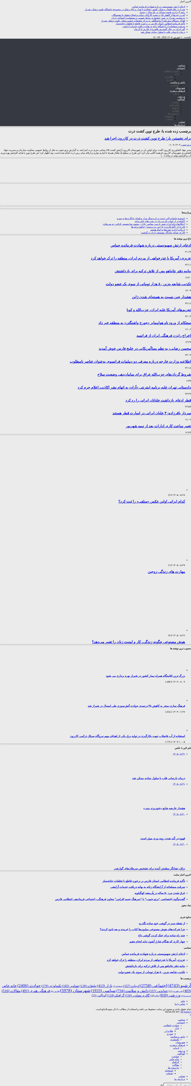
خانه (183, 1001)
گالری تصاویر (137, 995)
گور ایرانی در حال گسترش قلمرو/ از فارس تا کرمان (159, 29)
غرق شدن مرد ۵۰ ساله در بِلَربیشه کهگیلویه (160, 893)
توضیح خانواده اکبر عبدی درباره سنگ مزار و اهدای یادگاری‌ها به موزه (151, 218)
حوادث (29, 985)
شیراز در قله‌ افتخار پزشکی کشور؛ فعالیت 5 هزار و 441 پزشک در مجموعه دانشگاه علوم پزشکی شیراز (135, 9)
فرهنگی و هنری (177, 91)
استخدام (169, 116)
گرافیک (175, 108)
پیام (154, 995)
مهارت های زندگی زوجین (166, 572)
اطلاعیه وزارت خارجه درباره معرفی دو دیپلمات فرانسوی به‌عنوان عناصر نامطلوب (130, 361)
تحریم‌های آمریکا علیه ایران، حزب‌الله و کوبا (159, 310)
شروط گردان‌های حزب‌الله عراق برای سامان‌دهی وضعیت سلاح (144, 374)
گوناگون (181, 99)
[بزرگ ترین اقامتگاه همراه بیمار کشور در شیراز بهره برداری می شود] (172, 670)
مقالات (175, 110)
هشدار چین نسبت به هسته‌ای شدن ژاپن (161, 297)
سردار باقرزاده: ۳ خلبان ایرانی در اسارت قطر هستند (152, 413)
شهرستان (180, 88)
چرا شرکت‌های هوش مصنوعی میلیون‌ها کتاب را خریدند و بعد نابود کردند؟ (142, 929)
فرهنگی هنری (35, 991)
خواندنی (175, 102)
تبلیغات (169, 119)
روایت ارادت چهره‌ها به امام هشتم (167, 229)
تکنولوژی (174, 85)
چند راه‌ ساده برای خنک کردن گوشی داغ (161, 935)
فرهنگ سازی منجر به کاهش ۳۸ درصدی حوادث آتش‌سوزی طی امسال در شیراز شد (136, 705)
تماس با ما (180, 1004)
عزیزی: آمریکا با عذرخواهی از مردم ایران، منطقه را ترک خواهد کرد (141, 258)
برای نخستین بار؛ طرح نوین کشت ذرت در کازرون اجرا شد (147, 138)
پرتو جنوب (185, 145)
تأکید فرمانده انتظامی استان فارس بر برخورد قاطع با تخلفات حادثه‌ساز (150, 23)
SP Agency (186, 1012)
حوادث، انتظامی (171, 71)
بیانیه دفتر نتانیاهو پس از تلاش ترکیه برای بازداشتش (153, 271)
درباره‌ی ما (179, 124)
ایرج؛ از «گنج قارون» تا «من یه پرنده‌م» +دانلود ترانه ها (158, 227)
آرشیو (179, 985)
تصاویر (181, 122)
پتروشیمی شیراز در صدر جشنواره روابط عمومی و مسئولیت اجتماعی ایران (148, 18)
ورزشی (181, 96)
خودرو (170, 79)
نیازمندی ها (173, 113)
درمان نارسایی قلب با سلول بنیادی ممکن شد (163, 32)
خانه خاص (174, 105)
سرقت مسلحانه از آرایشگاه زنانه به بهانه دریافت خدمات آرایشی (153, 26)
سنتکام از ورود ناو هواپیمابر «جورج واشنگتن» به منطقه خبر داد (144, 323)
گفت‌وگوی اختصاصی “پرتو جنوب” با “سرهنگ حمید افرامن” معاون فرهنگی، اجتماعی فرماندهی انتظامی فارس (120, 899)
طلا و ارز (168, 76)
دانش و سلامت (177, 82)
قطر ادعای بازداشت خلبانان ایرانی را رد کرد (158, 400)
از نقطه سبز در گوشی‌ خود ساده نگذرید (162, 923)
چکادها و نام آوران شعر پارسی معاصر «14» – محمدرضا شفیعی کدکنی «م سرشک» (144, 224)
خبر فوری (175, 991)
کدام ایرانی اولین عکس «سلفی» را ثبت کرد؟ (151, 501)
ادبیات (176, 93)
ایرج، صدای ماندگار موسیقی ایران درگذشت (163, 232)
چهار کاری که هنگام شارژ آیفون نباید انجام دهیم (157, 941)
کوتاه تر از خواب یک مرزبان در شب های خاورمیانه (160, 221)
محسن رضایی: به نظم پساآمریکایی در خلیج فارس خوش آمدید (145, 348)
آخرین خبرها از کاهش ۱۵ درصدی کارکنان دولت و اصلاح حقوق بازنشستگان (148, 15)
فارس (55, 991)
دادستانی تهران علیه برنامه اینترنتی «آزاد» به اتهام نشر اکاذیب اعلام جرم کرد (134, 387)
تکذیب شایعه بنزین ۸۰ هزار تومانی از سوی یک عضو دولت (148, 284)
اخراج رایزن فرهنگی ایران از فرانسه (164, 336)
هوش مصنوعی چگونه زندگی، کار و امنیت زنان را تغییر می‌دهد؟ (138, 642)
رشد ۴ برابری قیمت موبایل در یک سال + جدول (162, 12)
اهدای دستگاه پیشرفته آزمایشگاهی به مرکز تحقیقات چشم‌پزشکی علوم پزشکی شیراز (143, 20)
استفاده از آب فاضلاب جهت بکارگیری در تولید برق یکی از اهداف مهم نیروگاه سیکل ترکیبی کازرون (127, 736)
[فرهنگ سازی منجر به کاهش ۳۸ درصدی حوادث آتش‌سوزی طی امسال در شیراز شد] (172, 700)
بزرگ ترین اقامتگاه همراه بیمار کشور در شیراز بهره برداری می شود (145, 675)
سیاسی (181, 65)
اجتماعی (181, 68)
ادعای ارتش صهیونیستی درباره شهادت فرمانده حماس (158, 6)
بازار (177, 74)
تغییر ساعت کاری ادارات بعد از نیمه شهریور (158, 426)
